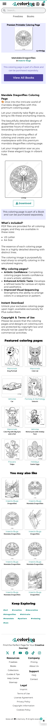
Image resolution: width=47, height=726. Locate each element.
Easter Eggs (34, 464)
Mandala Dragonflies (35, 503)
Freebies (18, 16)
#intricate (25, 614)
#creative (17, 610)
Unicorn (35, 401)
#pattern (22, 618)
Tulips (12, 464)
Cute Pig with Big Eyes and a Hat (12, 433)
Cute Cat (35, 371)
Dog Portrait (12, 371)
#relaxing (35, 618)
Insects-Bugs (24, 60)
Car (12, 401)
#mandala (8, 618)
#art (5, 610)
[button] (3, 4)
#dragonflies (9, 614)
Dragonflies (12, 503)
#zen (5, 623)
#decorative (32, 610)
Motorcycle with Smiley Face (35, 433)
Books (30, 16)
